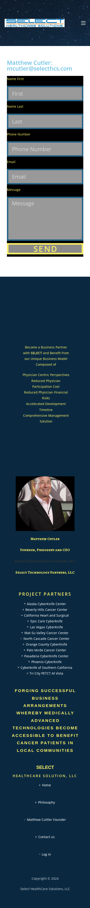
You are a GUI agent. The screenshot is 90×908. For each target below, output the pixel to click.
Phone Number (18, 134)
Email (11, 162)
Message (14, 189)
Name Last (15, 106)
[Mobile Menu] (83, 23)
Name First (15, 79)
